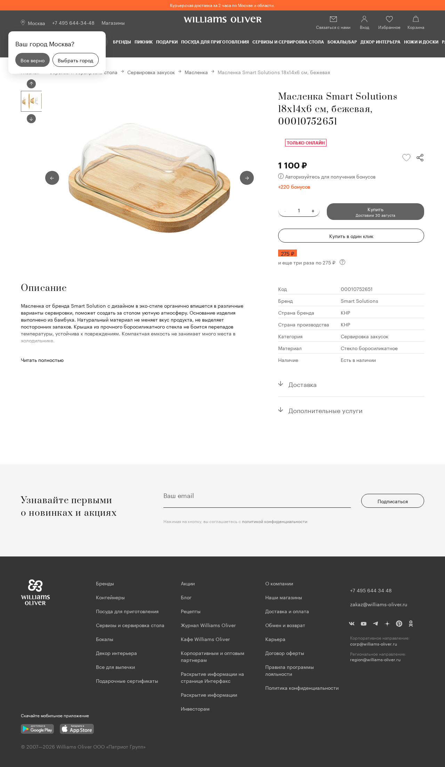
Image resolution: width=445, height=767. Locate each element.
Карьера (275, 638)
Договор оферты (284, 652)
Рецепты (191, 611)
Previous (31, 83)
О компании (279, 583)
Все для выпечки (115, 666)
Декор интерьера (380, 41)
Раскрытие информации (209, 694)
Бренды (122, 41)
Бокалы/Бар (342, 41)
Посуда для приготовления (215, 41)
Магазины (113, 22)
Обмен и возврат (285, 624)
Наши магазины (283, 597)
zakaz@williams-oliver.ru (378, 604)
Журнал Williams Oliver (208, 624)
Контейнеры (110, 597)
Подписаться (393, 501)
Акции (188, 583)
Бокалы (104, 638)
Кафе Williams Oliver (205, 638)
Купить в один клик (351, 235)
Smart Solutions (359, 300)
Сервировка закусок (151, 72)
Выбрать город (75, 60)
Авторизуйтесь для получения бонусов (330, 176)
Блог (186, 597)
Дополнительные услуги (326, 409)
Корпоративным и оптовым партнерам (212, 656)
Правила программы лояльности (289, 670)
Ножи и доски (421, 41)
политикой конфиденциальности (274, 520)
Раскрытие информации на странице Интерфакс (212, 677)
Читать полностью (42, 359)
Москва (36, 22)
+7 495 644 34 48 (371, 590)
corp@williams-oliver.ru (373, 644)
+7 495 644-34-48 (73, 22)
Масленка (196, 72)
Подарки (167, 41)
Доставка (303, 383)
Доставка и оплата (287, 611)
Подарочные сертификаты (127, 680)
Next (31, 118)
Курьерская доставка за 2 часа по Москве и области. (222, 4)
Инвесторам (196, 708)
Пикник (144, 41)
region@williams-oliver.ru (375, 659)
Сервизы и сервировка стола (288, 41)
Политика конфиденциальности (302, 687)
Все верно (32, 60)
